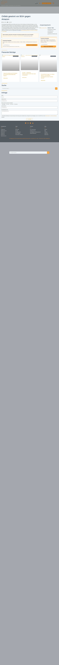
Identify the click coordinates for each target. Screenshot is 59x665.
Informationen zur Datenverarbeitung (50, 115)
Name (2, 95)
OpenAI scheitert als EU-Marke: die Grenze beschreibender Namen (10, 74)
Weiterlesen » (5, 78)
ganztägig (3, 104)
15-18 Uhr (16, 104)
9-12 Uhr (7, 104)
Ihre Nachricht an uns (4, 109)
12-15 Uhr (11, 104)
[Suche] (56, 88)
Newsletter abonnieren (48, 46)
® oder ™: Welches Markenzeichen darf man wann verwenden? (29, 74)
